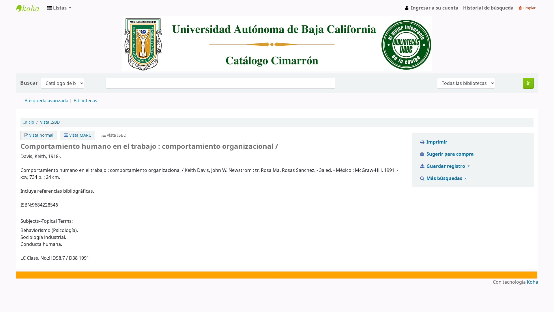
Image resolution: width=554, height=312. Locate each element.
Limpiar (529, 8)
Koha (532, 282)
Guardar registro (445, 166)
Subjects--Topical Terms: (46, 221)
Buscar (29, 83)
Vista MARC (79, 135)
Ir (528, 83)
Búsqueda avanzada (46, 100)
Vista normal (40, 135)
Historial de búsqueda (488, 8)
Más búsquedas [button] (444, 178)
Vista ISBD (50, 122)
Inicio (28, 122)
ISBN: (26, 205)
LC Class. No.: (34, 258)
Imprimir (436, 142)
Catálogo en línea (30, 8)
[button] (59, 8)
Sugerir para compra (449, 154)
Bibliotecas (85, 100)
